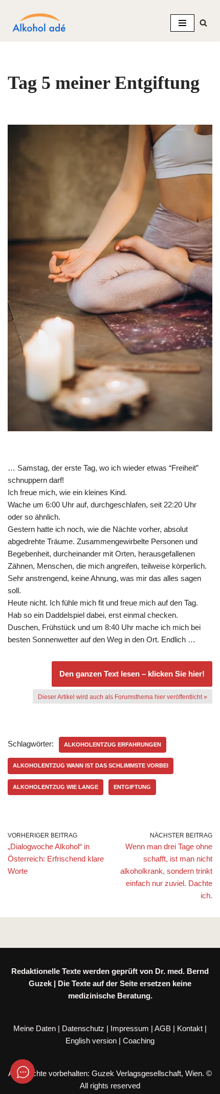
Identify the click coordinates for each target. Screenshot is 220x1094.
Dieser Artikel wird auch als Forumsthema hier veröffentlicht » (122, 697)
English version (91, 1040)
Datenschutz (83, 1028)
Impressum (130, 1028)
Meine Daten (34, 1028)
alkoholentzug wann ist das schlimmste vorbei (90, 765)
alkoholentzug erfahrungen (112, 744)
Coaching (139, 1040)
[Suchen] (203, 23)
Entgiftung (132, 787)
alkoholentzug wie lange (55, 787)
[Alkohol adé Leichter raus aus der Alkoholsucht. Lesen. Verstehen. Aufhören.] (38, 23)
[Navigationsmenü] (182, 23)
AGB (163, 1028)
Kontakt (190, 1028)
